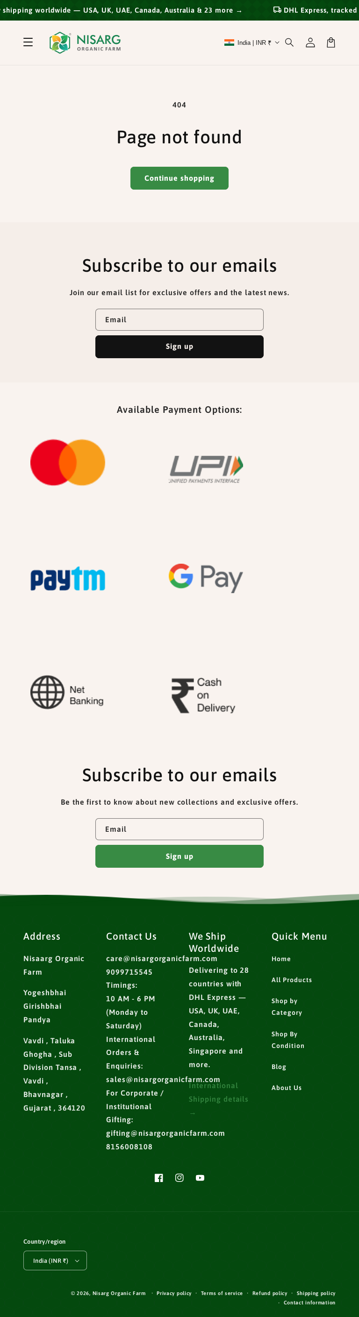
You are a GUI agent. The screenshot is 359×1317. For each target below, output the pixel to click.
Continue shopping (179, 178)
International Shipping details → (219, 1099)
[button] (28, 42)
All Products (292, 980)
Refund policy (269, 1293)
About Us (287, 1087)
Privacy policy (174, 1293)
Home (281, 959)
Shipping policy (316, 1293)
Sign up (180, 346)
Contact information (310, 1302)
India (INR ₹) (50, 1260)
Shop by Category (287, 1006)
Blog (279, 1066)
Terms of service (222, 1293)
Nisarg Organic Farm (119, 1293)
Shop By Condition (288, 1039)
